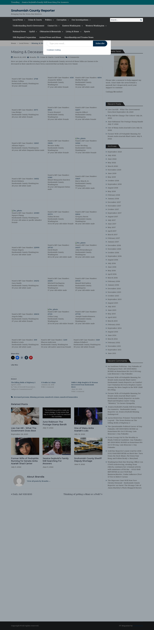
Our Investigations (80, 20)
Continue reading (54, 50)
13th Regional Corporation (24, 37)
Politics (48, 20)
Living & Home (72, 32)
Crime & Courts (35, 20)
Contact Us (52, 26)
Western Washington (95, 26)
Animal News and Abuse (50, 37)
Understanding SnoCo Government (28, 26)
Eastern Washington (71, 26)
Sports (87, 32)
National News (19, 32)
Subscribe (100, 44)
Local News (18, 20)
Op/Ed (32, 32)
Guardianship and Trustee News (78, 37)
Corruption (62, 20)
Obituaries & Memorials (50, 32)
